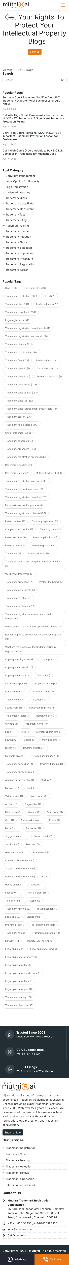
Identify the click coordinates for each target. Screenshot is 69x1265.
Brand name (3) (41, 852)
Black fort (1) (12, 828)
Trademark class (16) (35, 288)
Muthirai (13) (12, 940)
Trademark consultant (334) (20, 312)
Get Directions (17, 1235)
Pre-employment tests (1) (45, 924)
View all (35, 51)
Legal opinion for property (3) (21, 956)
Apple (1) (35, 900)
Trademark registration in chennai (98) (26, 481)
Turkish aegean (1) (47, 908)
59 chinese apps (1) (16, 683)
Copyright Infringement (20, 175)
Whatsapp (21, 1259)
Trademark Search (17, 1154)
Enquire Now (13, 1132)
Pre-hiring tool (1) (14, 924)
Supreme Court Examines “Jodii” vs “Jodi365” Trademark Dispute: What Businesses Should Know (31, 100)
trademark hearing (17, 225)
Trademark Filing (16, 220)
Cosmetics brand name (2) (19, 860)
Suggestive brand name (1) (20, 868)
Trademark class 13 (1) (17, 376)
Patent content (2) (15, 521)
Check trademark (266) (18, 432)
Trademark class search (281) (21, 392)
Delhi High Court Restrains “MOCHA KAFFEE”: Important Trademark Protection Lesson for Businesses (32, 136)
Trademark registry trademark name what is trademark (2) (29, 616)
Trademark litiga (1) (15, 699)
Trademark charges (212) (19, 440)
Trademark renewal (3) (17, 908)
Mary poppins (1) (51, 739)
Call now (55, 1259)
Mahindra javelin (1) (15, 755)
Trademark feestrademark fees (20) (24, 489)
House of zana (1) (14, 884)
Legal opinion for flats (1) (18, 981)
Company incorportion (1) (19, 529)
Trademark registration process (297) (25, 456)
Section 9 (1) (12, 844)
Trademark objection (19, 247)
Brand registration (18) (47, 932)
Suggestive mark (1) (16, 836)
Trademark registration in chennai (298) (27, 336)
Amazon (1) (37, 884)
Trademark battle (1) (34, 747)
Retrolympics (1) (45, 715)
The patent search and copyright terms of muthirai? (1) (33, 563)
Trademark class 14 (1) (49, 376)
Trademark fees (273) (17, 360)
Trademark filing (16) (39, 553)
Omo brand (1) (55, 812)
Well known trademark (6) (19, 573)
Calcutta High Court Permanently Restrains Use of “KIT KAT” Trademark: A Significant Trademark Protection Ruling (33, 118)
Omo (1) (9, 820)
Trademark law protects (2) (20, 590)
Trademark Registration (20, 264)
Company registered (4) (45, 521)
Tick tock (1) (43, 675)
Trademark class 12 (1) (49, 368)
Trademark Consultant (20, 209)
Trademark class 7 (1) (47, 304)
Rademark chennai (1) (17, 473)
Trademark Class (16, 198)
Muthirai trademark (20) (49, 473)
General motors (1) (15, 691)
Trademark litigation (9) (46, 755)
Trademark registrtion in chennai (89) (25, 513)
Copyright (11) (49, 659)
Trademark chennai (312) (19, 344)
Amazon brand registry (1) (19, 780)
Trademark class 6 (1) (17, 304)
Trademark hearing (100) (18, 997)
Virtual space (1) (14, 796)
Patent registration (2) (44, 545)
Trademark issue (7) (43, 691)
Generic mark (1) (43, 836)
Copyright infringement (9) (19, 659)
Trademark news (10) (36, 723)
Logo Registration (17, 187)
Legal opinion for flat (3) (18, 965)
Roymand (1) (33, 844)
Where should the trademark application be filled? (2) (34, 626)
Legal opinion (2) (14, 948)
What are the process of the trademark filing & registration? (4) (30, 649)
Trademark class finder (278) (21, 384)
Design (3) (29, 739)
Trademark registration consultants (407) (27, 328)
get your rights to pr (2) (46, 683)
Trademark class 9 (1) (47, 360)
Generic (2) (34, 812)
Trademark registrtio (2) (42, 707)
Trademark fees (15, 214)
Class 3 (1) (49, 296)
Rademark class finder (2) (19, 465)
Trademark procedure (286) (20, 448)
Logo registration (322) (17, 320)
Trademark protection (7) (19, 581)
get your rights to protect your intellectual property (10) (33, 636)
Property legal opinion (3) (39, 940)
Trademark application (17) (20, 606)
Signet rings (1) (35, 916)
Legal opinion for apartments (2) (22, 973)
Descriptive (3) (13, 812)
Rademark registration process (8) (24, 505)
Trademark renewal (18, 1172)
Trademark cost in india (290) (21, 352)
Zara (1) (46, 876)
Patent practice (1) (15, 545)
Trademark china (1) (32, 820)
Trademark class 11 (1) (17, 368)
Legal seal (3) (12, 916)
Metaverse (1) (12, 788)
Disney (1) (10, 747)
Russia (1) (54, 820)
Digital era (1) (34, 788)
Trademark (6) (13, 553)
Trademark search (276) (18, 416)
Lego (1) (9, 731)
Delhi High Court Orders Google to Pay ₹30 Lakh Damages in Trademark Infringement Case (33, 152)
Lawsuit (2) (11, 739)
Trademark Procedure (19, 258)
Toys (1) (25, 731)
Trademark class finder (20, 203)
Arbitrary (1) (11, 804)
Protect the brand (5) (51, 581)
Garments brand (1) (15, 852)
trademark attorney (18, 192)
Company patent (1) (51, 529)
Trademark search (17, 269)
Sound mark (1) (13, 707)
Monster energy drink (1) (49, 731)
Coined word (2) (38, 796)
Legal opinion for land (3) (44, 948)
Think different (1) (36, 892)
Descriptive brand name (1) (20, 876)
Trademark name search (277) (21, 424)
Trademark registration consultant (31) (26, 497)
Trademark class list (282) (19, 400)
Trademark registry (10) (18, 598)
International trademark (21, 1185)
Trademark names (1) (16, 932)
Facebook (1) (12, 892)
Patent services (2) (15, 537)
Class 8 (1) (11, 288)
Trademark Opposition (20, 1179)
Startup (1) (46, 780)
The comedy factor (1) (17, 715)
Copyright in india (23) (17, 675)
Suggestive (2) (33, 804)
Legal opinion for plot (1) (18, 989)
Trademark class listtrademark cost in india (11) (31, 408)
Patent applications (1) (44, 537)
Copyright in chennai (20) (19, 667)
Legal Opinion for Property (23, 181)
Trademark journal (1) (51, 763)
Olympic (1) (11, 723)
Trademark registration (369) (21, 296)
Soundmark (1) (41, 699)
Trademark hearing (18, 1160)
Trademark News (16, 242)
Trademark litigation (18, 236)
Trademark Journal (17, 231)
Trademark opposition (19, 253)
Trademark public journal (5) (20, 771)
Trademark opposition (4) (19, 763)
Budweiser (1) (33, 828)
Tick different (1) (14, 900)
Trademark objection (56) (19, 1005)
